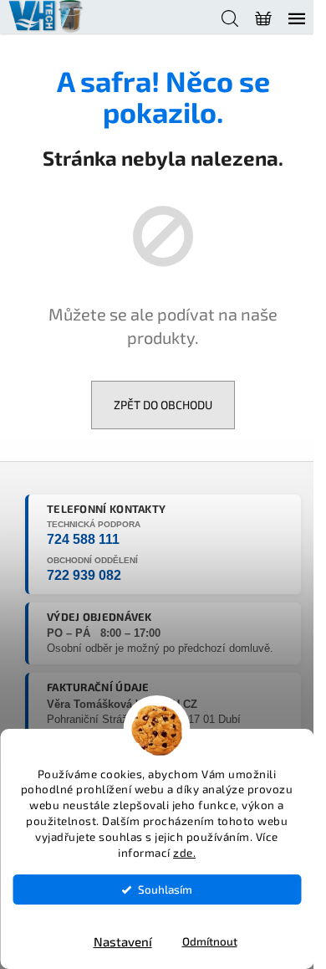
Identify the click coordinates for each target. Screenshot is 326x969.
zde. (184, 852)
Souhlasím (165, 889)
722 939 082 (84, 575)
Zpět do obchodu (163, 404)
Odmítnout (209, 941)
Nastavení (123, 941)
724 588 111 (83, 539)
